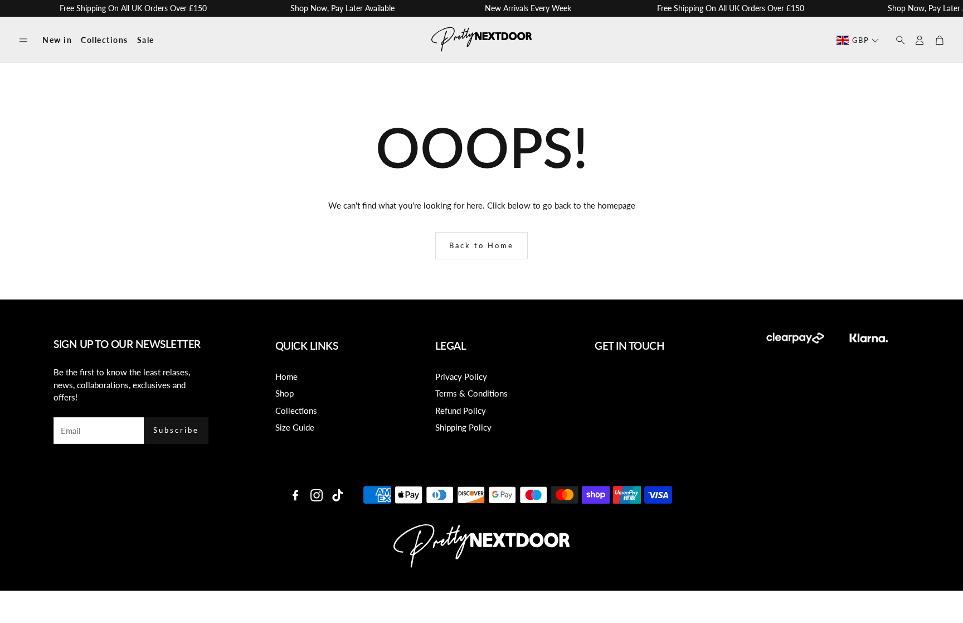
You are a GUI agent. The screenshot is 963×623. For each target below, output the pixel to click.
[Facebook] (295, 495)
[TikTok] (338, 495)
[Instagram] (316, 495)
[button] (23, 40)
